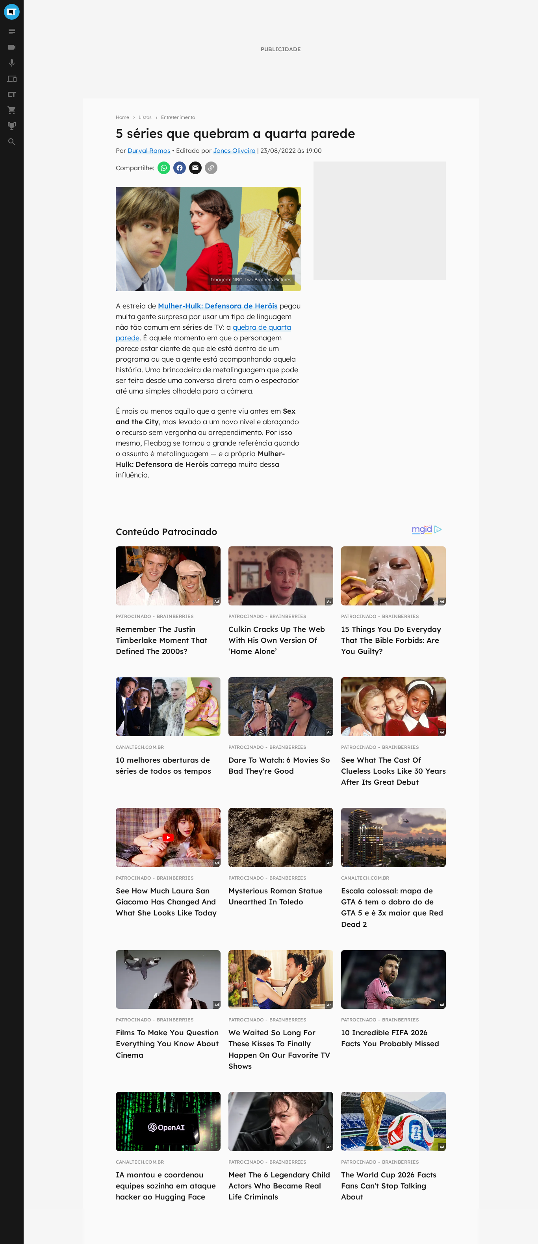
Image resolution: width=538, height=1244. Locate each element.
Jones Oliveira (234, 150)
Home (122, 117)
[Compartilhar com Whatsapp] (164, 168)
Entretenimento (178, 117)
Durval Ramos (149, 150)
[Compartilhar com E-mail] (195, 168)
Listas (145, 117)
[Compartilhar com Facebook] (179, 168)
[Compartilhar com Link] (211, 168)
